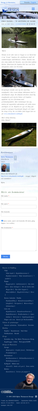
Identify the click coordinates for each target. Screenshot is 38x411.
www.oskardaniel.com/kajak (13, 114)
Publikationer (8, 333)
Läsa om (7, 309)
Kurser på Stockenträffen (24, 319)
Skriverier (16, 317)
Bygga (6, 281)
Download (34, 292)
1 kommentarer (20, 24)
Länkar (8, 317)
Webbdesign (30, 350)
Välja (6, 270)
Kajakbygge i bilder (11, 342)
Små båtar (24, 331)
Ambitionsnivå (21, 284)
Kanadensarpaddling (25, 301)
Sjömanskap (10, 306)
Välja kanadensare (25, 276)
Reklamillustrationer (26, 358)
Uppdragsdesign (27, 317)
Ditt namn (4, 196)
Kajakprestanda (11, 276)
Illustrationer (8, 355)
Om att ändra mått (28, 287)
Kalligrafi (7, 363)
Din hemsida (5, 212)
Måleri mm (15, 363)
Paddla (19, 298)
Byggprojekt (10, 284)
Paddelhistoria (11, 314)
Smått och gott (19, 366)
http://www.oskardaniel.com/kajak (12, 176)
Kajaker (6, 331)
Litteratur (34, 314)
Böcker (6, 369)
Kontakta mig (8, 339)
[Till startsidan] (12, 9)
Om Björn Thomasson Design (25, 339)
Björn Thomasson (7, 157)
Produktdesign (11, 353)
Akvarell (8, 366)
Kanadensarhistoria (23, 311)
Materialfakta (10, 292)
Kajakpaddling (11, 301)
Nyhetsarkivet (22, 325)
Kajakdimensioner (22, 273)
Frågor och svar (9, 319)
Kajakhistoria (10, 311)
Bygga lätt (9, 289)
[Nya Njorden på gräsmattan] (19, 134)
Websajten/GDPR (24, 342)
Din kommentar (6, 228)
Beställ (16, 333)
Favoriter (31, 325)
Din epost (4, 204)
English (33, 2)
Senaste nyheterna (10, 325)
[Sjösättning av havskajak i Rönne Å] (19, 37)
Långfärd (9, 303)
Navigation (18, 303)
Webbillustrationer (12, 361)
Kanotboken (10, 372)
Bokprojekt (9, 350)
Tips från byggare (21, 289)
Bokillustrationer (11, 358)
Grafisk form (19, 350)
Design (6, 347)
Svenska (27, 2)
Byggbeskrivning (22, 292)
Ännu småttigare (31, 366)
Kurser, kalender (9, 298)
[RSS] (36, 397)
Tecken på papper (22, 372)
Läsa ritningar (14, 287)
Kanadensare (15, 331)
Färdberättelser (23, 314)
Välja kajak (10, 273)
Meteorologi (28, 303)
